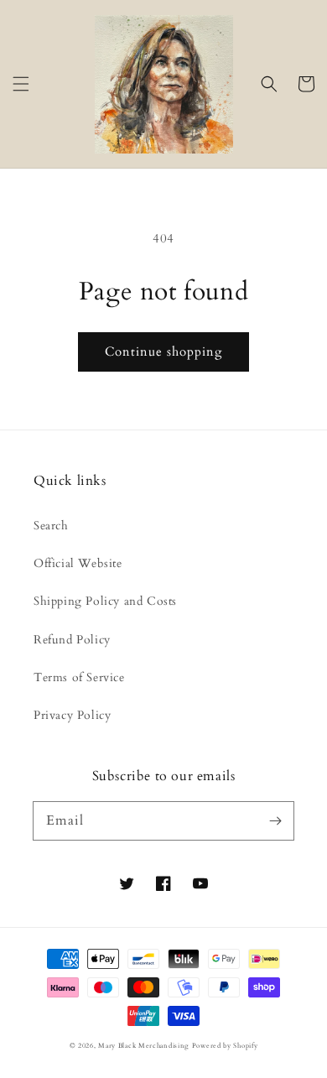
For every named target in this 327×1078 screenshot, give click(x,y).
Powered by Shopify (225, 1045)
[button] (21, 83)
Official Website (78, 563)
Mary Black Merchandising (143, 1045)
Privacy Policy (72, 715)
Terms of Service (79, 677)
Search (51, 526)
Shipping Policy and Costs (105, 601)
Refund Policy (72, 640)
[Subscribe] (275, 820)
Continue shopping (163, 351)
